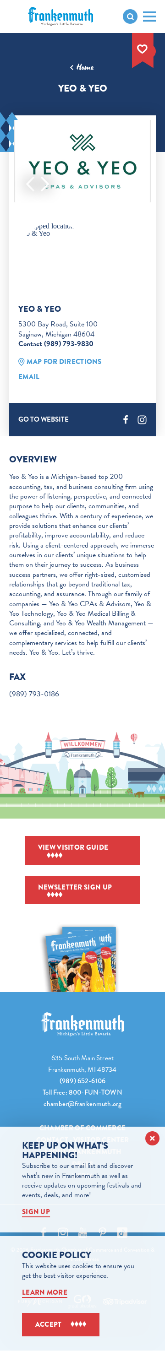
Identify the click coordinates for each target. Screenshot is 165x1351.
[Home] (82, 1024)
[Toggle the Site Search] (130, 16)
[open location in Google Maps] (54, 229)
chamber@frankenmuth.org (82, 1104)
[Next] (45, 184)
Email (29, 377)
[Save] (142, 48)
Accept (48, 1324)
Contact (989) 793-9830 (56, 343)
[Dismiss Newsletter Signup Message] (152, 1138)
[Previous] (30, 184)
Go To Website (43, 419)
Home (85, 67)
